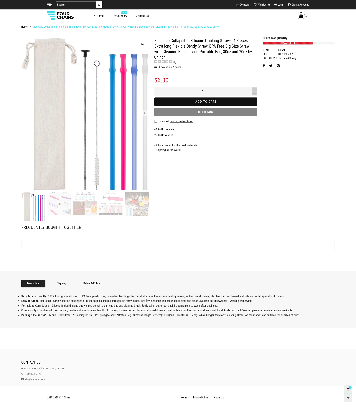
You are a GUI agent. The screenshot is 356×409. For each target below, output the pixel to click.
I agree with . (149, 150)
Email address (136, 141)
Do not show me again (142, 158)
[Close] (236, 111)
